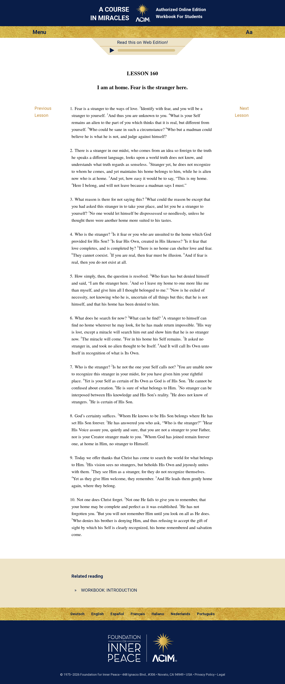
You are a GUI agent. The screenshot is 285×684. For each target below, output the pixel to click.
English (97, 614)
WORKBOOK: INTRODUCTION (109, 590)
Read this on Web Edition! (142, 42)
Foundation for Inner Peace (100, 674)
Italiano (158, 614)
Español (117, 614)
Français (138, 614)
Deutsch (78, 614)
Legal (221, 674)
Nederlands (180, 614)
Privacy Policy (205, 674)
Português (206, 614)
